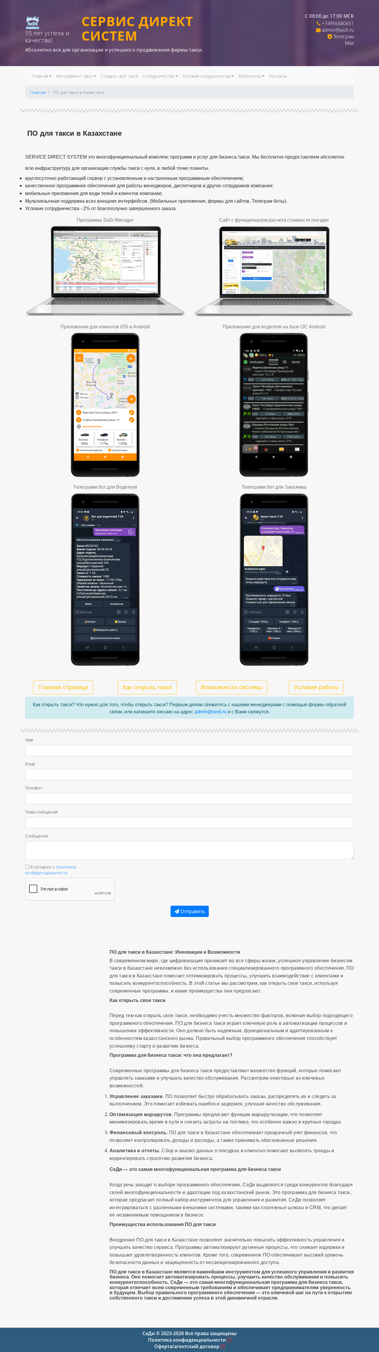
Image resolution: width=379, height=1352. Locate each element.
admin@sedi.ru (338, 30)
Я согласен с (50, 869)
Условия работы (316, 687)
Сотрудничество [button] (158, 76)
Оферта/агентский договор (187, 1346)
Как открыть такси (147, 687)
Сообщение (36, 836)
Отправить (192, 911)
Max (349, 43)
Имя (29, 740)
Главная (38, 92)
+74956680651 (338, 23)
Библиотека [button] (250, 76)
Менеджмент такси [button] (74, 76)
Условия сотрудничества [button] (207, 76)
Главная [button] (40, 76)
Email (30, 764)
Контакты (278, 76)
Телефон (33, 788)
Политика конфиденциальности (187, 1340)
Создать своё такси (119, 76)
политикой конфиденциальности (50, 869)
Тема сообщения (41, 812)
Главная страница (63, 687)
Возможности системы (232, 687)
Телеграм (343, 36)
